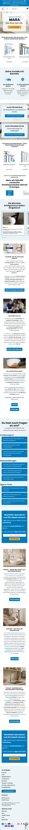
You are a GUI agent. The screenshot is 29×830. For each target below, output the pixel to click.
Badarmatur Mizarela (9, 164)
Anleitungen (14, 409)
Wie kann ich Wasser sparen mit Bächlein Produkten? (12, 495)
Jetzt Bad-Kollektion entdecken (14, 115)
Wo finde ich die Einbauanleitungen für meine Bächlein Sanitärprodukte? (13, 465)
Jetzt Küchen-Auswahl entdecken (14, 134)
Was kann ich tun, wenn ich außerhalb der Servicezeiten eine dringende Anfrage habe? (13, 453)
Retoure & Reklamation (8, 785)
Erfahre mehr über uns (14, 349)
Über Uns (4, 811)
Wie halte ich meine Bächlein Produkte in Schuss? (13, 489)
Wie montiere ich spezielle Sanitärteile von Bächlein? (14, 502)
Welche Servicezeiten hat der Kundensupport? (11, 446)
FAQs (3, 774)
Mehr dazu (14, 659)
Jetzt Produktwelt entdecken (14, 290)
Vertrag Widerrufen (9, 791)
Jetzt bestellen (14, 599)
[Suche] (9, 8)
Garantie (4, 781)
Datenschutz (5, 779)
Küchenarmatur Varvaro (9, 57)
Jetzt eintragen (14, 539)
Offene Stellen (6, 815)
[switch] (26, 828)
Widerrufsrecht (6, 776)
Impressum (5, 819)
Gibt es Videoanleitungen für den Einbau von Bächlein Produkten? (12, 471)
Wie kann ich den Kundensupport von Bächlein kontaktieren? (13, 439)
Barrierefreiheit (6, 787)
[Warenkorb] (26, 8)
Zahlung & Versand (7, 783)
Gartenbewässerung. (18, 575)
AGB (3, 817)
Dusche (8, 575)
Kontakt (14, 405)
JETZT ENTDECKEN (14, 27)
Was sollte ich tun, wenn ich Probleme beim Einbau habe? (13, 478)
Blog (3, 813)
